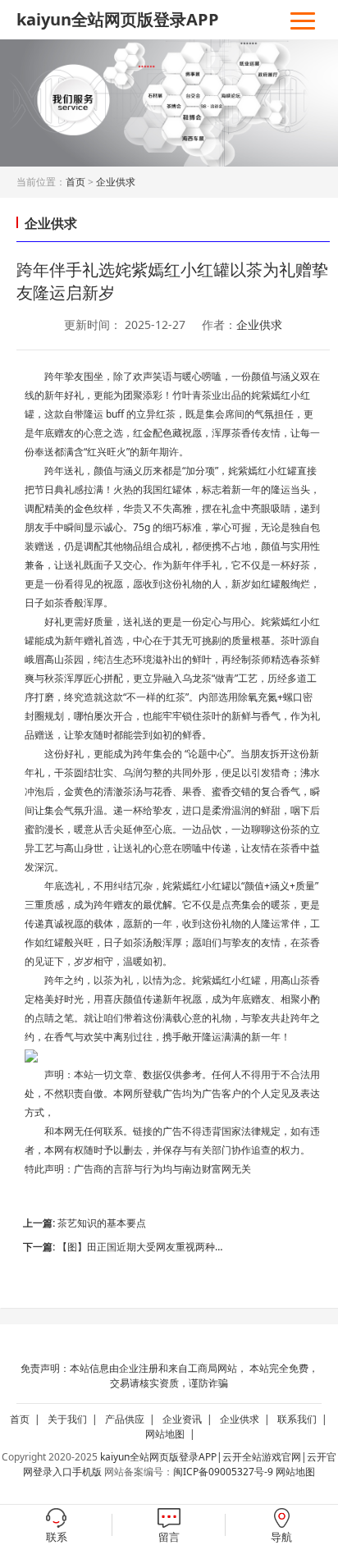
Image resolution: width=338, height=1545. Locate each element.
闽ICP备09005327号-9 (223, 1472)
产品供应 (132, 1419)
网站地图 (172, 1434)
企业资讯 (189, 1419)
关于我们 (75, 1419)
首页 (75, 182)
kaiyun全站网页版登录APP (117, 19)
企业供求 (115, 182)
